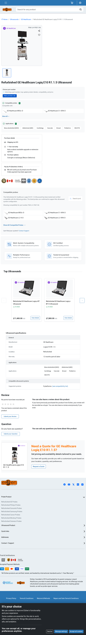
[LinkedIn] (78, 484)
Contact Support (24, 231)
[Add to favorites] (39, 34)
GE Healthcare (26, 19)
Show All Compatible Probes (13, 225)
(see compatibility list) (60, 386)
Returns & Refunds (43, 598)
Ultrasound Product (8, 525)
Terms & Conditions (26, 598)
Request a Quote (38, 466)
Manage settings (61, 631)
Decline (49, 631)
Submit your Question (10, 434)
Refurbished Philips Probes (10, 505)
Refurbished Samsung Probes (11, 511)
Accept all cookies (76, 631)
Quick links (5, 531)
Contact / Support (7, 543)
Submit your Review (10, 416)
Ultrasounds (14, 19)
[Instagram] (82, 484)
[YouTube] (69, 484)
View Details (35, 318)
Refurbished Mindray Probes (11, 518)
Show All (5, 116)
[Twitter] (73, 484)
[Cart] (72, 3)
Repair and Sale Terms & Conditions (66, 598)
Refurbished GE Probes (9, 502)
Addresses (5, 537)
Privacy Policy (11, 598)
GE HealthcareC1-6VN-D (57, 111)
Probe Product (6, 497)
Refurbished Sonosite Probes (11, 508)
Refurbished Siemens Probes (11, 521)
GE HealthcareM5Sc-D (15, 111)
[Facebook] (64, 484)
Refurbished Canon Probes (10, 515)
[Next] (82, 300)
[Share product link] (39, 30)
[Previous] (3, 300)
